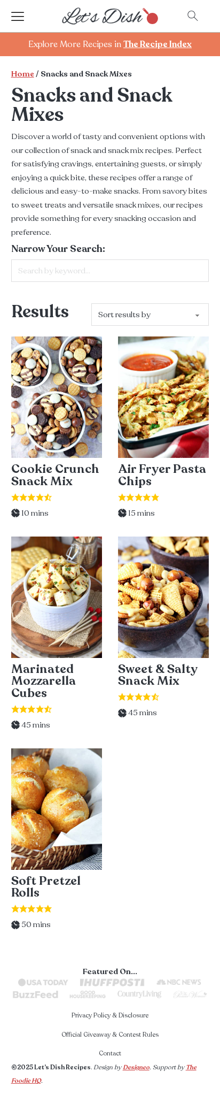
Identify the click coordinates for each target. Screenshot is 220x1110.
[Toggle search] (193, 16)
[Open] (27, 16)
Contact (110, 1053)
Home (22, 73)
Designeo (136, 1067)
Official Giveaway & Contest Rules (110, 1034)
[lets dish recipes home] (110, 15)
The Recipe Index (157, 44)
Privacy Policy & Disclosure (110, 1015)
